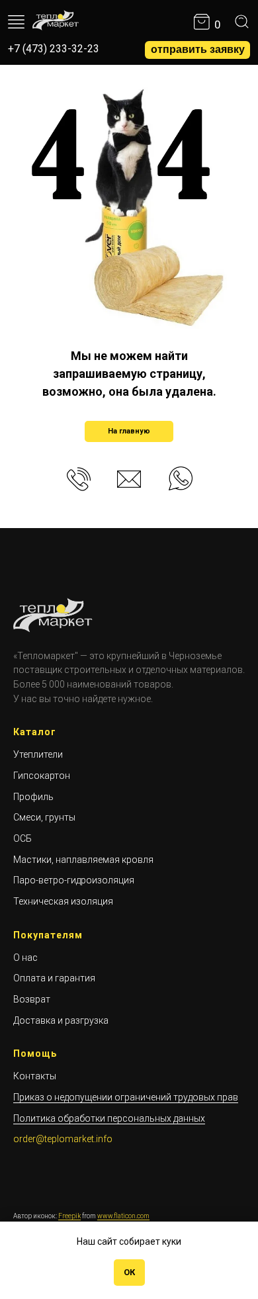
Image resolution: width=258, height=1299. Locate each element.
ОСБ (22, 838)
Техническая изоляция (63, 901)
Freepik (69, 1216)
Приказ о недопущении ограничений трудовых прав (125, 1097)
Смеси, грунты (44, 817)
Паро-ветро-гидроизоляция (73, 880)
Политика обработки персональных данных (109, 1118)
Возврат (31, 999)
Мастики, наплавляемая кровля (83, 859)
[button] (197, 50)
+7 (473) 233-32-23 (53, 48)
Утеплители (38, 754)
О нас (25, 957)
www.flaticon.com (123, 1216)
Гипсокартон (41, 775)
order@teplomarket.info (62, 1139)
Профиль (33, 796)
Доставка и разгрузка (60, 1020)
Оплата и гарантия (54, 978)
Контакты (34, 1076)
